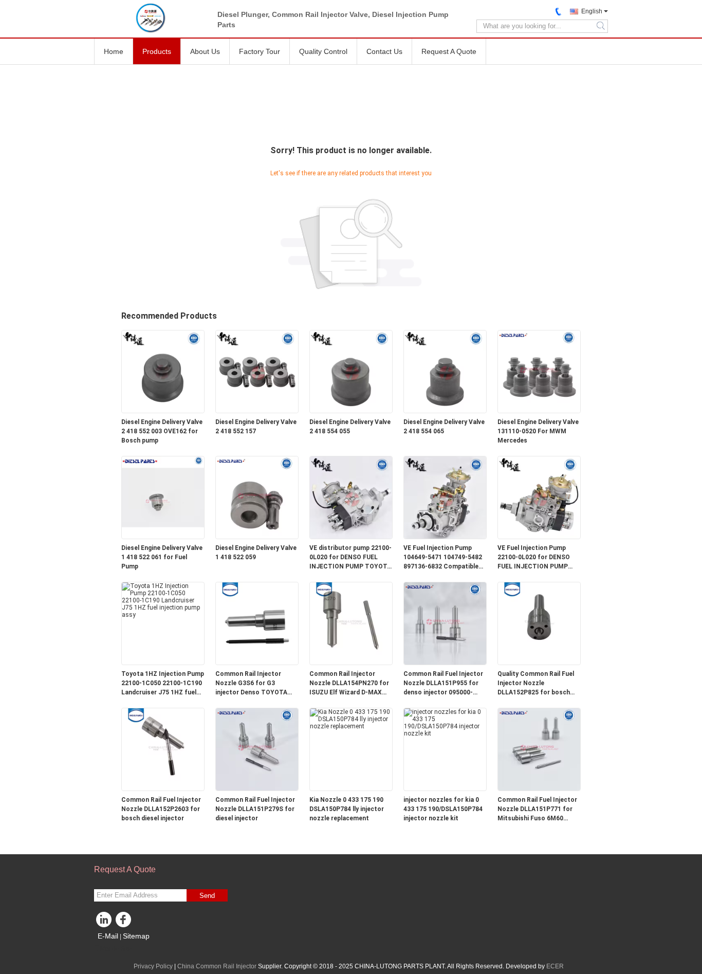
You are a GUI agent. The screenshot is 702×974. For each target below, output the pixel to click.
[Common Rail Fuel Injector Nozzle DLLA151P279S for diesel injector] (257, 748)
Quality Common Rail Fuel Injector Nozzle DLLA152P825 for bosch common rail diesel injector (538, 683)
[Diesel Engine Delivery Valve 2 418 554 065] (445, 371)
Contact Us (384, 51)
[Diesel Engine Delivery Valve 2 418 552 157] (257, 371)
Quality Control (323, 51)
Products (156, 51)
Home (113, 51)
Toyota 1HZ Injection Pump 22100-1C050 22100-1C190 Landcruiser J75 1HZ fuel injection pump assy (162, 683)
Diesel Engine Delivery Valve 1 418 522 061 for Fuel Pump (161, 557)
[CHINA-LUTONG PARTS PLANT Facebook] (125, 922)
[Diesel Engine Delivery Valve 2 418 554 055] (351, 371)
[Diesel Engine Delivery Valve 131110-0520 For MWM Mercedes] (539, 371)
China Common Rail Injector (216, 966)
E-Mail (108, 936)
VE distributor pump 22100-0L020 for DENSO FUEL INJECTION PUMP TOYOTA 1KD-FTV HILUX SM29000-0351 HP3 (350, 557)
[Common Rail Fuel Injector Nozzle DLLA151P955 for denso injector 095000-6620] (445, 623)
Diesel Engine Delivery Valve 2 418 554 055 (350, 426)
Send (207, 895)
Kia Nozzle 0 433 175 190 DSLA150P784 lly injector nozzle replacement (346, 809)
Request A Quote (448, 51)
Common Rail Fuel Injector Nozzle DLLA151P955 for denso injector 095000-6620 (443, 683)
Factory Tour (259, 51)
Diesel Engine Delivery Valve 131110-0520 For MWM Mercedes (538, 431)
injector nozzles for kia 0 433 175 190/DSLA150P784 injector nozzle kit (443, 809)
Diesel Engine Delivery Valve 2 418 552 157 (256, 426)
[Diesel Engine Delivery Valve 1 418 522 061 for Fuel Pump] (163, 497)
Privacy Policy (153, 966)
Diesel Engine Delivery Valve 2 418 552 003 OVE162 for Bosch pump (161, 431)
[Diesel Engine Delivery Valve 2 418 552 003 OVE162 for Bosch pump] (163, 371)
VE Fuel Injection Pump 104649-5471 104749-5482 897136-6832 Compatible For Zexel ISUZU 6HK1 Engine (442, 557)
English (591, 11)
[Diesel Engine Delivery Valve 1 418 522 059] (257, 497)
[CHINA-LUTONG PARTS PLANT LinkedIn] (104, 922)
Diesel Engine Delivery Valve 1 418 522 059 (256, 552)
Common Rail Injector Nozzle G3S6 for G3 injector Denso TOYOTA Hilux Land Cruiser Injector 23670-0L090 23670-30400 (255, 683)
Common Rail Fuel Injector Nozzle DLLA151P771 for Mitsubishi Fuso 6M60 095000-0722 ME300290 (537, 809)
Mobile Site (116, 948)
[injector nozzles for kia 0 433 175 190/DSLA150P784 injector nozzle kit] (445, 722)
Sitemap (136, 936)
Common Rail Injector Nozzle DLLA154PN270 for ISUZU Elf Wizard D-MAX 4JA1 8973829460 (349, 683)
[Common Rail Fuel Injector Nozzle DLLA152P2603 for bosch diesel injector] (163, 748)
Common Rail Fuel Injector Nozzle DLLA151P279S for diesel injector (255, 809)
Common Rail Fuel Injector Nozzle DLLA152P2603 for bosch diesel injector (161, 809)
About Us (205, 51)
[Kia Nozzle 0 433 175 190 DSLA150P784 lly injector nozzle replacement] (351, 718)
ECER (555, 966)
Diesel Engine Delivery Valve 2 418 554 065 (444, 426)
